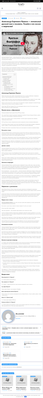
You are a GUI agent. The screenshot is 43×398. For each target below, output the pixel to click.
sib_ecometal (11, 18)
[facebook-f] (34, 1)
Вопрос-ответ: (5, 85)
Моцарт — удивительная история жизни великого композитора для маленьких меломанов (20, 332)
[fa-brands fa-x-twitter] (35, 1)
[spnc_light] (40, 8)
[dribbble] (36, 1)
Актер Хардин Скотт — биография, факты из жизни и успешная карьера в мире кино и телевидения (20, 328)
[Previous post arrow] (40, 327)
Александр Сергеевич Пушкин (7, 76)
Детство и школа (6, 79)
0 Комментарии (24, 18)
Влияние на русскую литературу (8, 84)
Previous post (4, 326)
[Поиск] (38, 8)
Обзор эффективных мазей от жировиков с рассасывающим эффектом (9, 355)
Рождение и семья (6, 78)
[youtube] (39, 1)
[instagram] (38, 1)
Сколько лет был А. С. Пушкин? (9, 90)
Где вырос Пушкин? (8, 87)
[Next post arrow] (40, 332)
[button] (14, 75)
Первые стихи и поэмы (7, 82)
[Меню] (2, 8)
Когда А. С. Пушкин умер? (9, 89)
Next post (3, 331)
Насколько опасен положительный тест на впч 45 (35, 388)
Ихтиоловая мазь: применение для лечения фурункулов (9, 344)
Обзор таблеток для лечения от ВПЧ (31, 344)
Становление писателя (7, 83)
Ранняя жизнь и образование (7, 77)
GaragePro (21, 4)
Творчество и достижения (6, 81)
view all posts (18, 318)
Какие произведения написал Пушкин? (10, 88)
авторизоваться (19, 367)
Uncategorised (4, 18)
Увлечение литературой (7, 80)
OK (25, 396)
